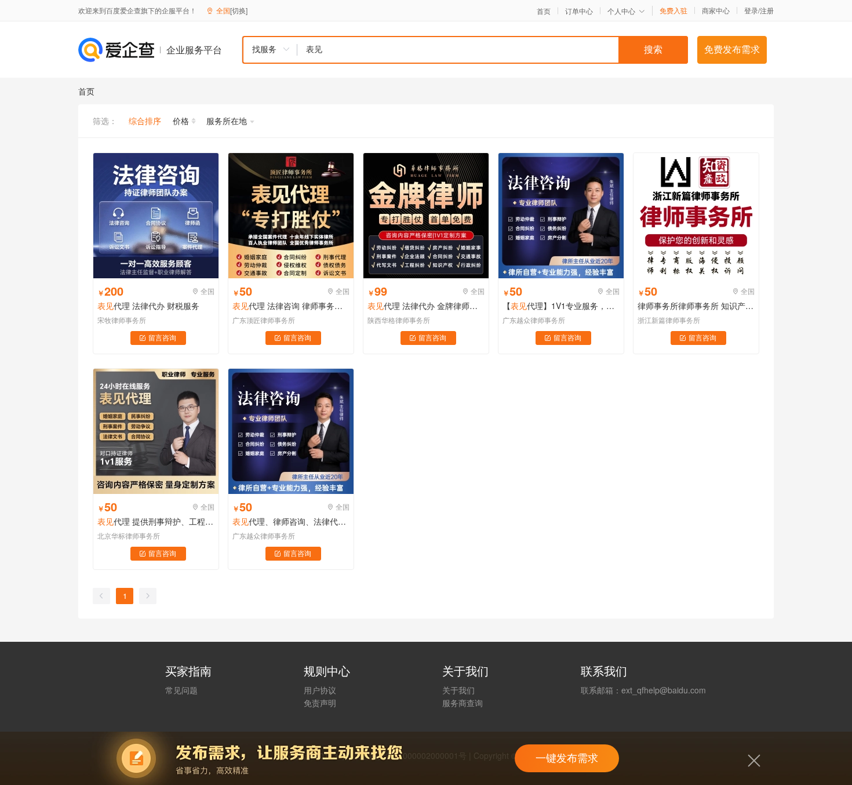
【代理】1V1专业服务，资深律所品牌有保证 (561, 305)
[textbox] (492, 50)
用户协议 (320, 690)
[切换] (238, 10)
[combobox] (465, 50)
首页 (544, 11)
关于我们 (458, 690)
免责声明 (320, 702)
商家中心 (716, 10)
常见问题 (181, 690)
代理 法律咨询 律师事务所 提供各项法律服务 (290, 305)
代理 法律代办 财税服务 (148, 305)
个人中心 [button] (621, 11)
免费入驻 (673, 10)
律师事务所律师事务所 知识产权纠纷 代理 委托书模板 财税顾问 (696, 305)
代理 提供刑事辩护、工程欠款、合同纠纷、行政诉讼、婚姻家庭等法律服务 (155, 521)
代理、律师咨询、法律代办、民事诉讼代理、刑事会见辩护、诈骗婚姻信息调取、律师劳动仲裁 (290, 521)
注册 (767, 10)
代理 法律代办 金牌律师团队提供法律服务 (426, 305)
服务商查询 (462, 702)
